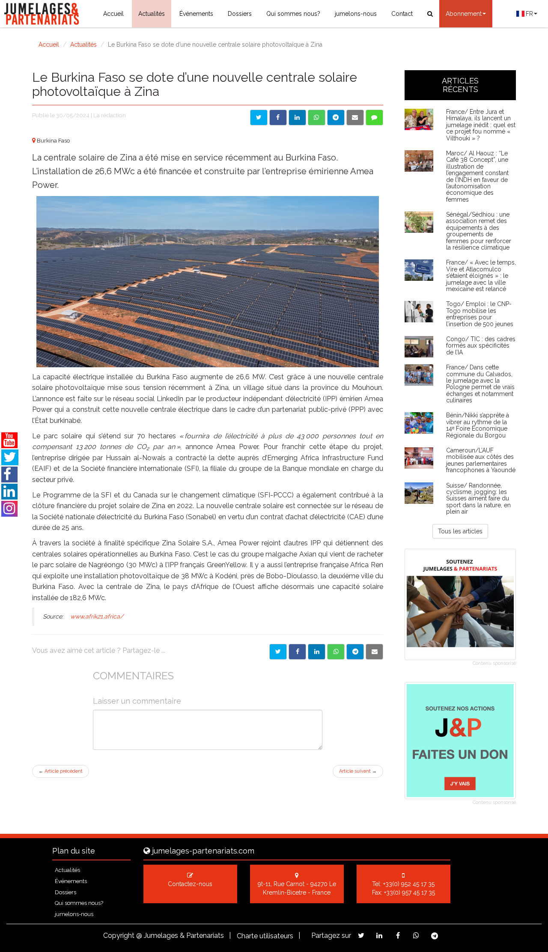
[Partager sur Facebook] (278, 117)
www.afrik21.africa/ (95, 616)
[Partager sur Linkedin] (297, 117)
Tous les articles (460, 531)
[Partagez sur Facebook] (398, 935)
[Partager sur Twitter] (259, 117)
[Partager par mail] (355, 117)
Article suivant (358, 771)
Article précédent (61, 771)
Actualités (151, 13)
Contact (402, 13)
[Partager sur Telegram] (336, 117)
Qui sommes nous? (293, 13)
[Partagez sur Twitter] (361, 935)
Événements (196, 13)
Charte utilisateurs (265, 936)
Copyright (118, 935)
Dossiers (240, 13)
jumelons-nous (356, 13)
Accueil (113, 13)
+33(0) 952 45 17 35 (409, 884)
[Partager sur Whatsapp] (316, 117)
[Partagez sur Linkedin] (379, 935)
